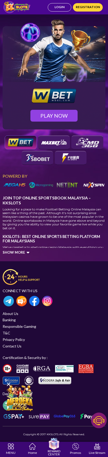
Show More (14, 252)
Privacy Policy (14, 339)
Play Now (54, 115)
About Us (10, 313)
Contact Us (12, 346)
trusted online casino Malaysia (49, 247)
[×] (20, 397)
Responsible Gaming (19, 326)
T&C (6, 333)
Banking (9, 320)
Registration (88, 7)
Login (59, 7)
